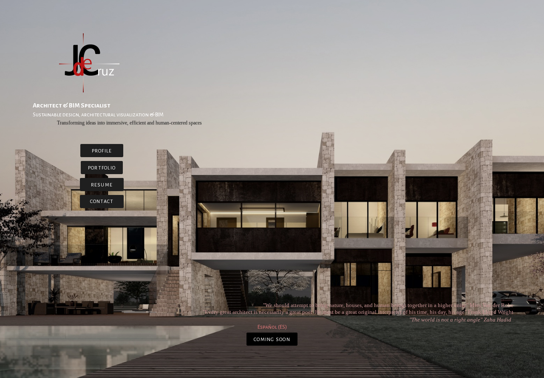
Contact (102, 201)
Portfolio (102, 167)
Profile (102, 150)
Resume (102, 184)
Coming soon (272, 339)
